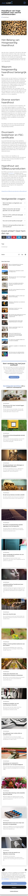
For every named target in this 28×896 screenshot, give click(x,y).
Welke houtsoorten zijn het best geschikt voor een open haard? (14, 209)
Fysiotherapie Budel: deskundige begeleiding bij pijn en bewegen (16, 321)
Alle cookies (14, 883)
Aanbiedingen (6, 17)
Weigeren (14, 887)
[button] (26, 870)
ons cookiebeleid (5, 879)
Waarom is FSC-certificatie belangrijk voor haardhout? (14, 215)
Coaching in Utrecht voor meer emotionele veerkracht (15, 309)
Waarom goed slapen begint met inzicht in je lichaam (16, 328)
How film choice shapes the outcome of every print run (17, 290)
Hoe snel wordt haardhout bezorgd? (14, 220)
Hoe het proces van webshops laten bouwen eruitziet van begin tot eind (16, 353)
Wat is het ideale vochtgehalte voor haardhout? (14, 203)
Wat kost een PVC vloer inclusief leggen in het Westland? (17, 277)
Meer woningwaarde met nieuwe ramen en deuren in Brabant (16, 265)
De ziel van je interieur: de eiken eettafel (13, 494)
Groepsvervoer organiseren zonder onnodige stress (16, 271)
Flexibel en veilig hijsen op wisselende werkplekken (17, 302)
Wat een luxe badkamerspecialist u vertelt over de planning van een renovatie (16, 284)
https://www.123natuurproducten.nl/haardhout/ (14, 191)
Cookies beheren (14, 891)
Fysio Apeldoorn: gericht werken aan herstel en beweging (17, 296)
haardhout (11, 173)
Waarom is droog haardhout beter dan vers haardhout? (14, 225)
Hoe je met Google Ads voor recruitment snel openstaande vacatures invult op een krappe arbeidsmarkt (15, 335)
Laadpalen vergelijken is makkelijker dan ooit (17, 346)
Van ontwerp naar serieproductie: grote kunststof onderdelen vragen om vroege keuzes (17, 315)
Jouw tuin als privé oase (9, 614)
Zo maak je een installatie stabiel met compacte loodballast (17, 340)
